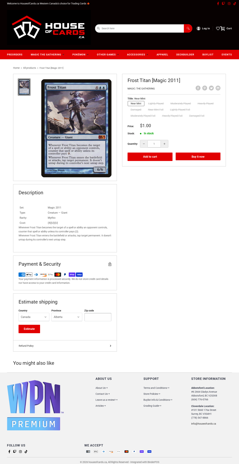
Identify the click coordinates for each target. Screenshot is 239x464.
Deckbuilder (185, 54)
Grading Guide (151, 405)
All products (29, 67)
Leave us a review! (105, 399)
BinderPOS (153, 462)
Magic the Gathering (47, 54)
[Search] (188, 28)
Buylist (208, 54)
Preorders (15, 54)
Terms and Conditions (155, 387)
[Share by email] (218, 88)
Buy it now (198, 156)
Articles (100, 405)
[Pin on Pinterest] (204, 88)
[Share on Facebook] (198, 88)
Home (16, 67)
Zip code (89, 310)
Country (23, 310)
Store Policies (150, 393)
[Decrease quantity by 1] (143, 143)
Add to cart (150, 156)
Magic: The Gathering (141, 88)
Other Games (107, 54)
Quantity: (133, 143)
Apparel (162, 54)
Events (227, 54)
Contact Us (102, 393)
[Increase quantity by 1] (164, 143)
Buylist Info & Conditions (156, 399)
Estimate (29, 329)
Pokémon (79, 54)
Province (56, 310)
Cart (229, 28)
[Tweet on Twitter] (211, 88)
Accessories (137, 54)
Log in (206, 28)
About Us (101, 387)
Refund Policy (26, 345)
